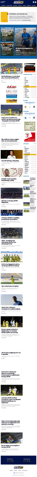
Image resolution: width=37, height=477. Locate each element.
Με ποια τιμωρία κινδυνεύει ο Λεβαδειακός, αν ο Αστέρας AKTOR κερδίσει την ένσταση (9, 330)
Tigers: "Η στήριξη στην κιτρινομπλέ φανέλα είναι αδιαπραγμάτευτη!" (8, 242)
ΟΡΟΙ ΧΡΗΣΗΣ (15, 470)
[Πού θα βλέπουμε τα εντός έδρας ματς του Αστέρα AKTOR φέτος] (12, 70)
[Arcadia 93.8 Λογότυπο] (18, 2)
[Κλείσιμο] (35, 13)
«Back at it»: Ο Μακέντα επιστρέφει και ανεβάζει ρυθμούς (10, 308)
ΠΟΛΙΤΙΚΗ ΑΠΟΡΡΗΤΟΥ (24, 470)
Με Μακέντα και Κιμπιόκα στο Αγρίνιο (24, 49)
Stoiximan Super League (27, 74)
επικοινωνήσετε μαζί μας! (26, 20)
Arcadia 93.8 (34, 5)
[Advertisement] (11, 86)
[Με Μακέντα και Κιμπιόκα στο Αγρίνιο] (26, 188)
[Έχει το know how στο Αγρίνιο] (12, 280)
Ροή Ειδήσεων (3, 5)
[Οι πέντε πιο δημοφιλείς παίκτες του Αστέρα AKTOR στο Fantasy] (12, 258)
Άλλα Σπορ (20, 5)
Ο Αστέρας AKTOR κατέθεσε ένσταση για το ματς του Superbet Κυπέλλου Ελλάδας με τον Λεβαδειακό (11, 400)
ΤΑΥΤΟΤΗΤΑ (19, 470)
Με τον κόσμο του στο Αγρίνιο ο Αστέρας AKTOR (10, 446)
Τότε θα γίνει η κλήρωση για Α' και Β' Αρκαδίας (11, 353)
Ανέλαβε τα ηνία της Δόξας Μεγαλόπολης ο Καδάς (8, 179)
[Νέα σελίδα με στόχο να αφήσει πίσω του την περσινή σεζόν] (26, 210)
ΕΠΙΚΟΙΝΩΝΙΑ (11, 470)
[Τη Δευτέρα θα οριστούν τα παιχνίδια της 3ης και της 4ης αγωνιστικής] (26, 195)
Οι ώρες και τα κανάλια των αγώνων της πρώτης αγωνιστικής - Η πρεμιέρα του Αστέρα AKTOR (10, 119)
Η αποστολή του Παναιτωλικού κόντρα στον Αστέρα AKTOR (7, 49)
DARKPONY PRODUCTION (21, 475)
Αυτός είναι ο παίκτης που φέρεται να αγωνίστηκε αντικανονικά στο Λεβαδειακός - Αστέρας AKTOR (10, 374)
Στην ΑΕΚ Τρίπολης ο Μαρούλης (10, 161)
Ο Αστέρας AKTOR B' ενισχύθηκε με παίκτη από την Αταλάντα (10, 218)
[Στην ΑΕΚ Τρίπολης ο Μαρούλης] (12, 156)
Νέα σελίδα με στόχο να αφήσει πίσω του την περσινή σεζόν (10, 140)
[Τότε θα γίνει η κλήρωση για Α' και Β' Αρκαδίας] (12, 347)
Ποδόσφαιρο (15, 5)
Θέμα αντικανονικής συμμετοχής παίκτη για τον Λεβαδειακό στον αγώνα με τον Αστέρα (10, 422)
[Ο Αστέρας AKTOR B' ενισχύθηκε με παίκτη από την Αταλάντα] (12, 214)
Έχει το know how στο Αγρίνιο (10, 286)
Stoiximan (24, 5)
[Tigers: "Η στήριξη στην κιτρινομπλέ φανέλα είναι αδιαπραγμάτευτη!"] (12, 234)
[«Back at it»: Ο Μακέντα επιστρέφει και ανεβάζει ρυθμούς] (12, 301)
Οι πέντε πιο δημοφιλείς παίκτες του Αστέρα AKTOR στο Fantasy (10, 265)
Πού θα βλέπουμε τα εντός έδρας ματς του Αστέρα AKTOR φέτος (10, 77)
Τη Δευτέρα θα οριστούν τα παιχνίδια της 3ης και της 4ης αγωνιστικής (7, 33)
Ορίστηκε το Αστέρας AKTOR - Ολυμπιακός (9, 201)
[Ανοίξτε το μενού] (35, 2)
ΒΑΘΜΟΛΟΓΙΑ (35, 74)
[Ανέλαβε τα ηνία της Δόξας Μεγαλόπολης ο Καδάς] (12, 174)
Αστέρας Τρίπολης (9, 5)
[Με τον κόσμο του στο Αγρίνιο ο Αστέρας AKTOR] (12, 439)
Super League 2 (26, 143)
